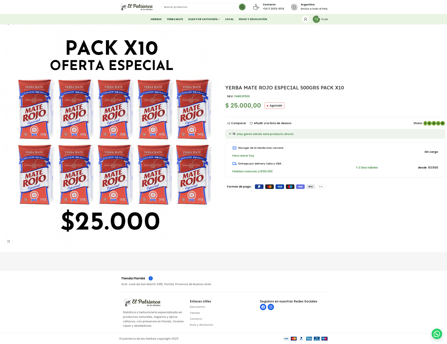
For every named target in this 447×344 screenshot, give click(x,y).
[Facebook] (263, 307)
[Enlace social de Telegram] (442, 123)
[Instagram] (271, 307)
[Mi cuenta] (305, 19)
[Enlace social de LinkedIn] (438, 123)
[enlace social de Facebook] (425, 123)
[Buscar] (242, 7)
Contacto (196, 319)
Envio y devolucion (201, 325)
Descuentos (197, 307)
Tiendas (195, 313)
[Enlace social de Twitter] (429, 123)
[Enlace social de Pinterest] (434, 123)
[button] (437, 334)
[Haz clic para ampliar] (8, 241)
